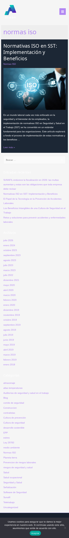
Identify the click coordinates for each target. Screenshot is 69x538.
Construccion (10, 408)
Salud (6, 472)
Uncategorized (10, 507)
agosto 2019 (9, 330)
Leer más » (9, 147)
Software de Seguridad (15, 492)
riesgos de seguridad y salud (18, 467)
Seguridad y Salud (12, 482)
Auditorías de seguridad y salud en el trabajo (26, 393)
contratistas (9, 413)
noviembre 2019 (11, 315)
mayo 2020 (9, 285)
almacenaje (9, 383)
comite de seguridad (13, 403)
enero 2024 (9, 245)
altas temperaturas (12, 388)
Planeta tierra (10, 457)
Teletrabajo (9, 502)
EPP (5, 433)
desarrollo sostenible (13, 428)
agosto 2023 (9, 260)
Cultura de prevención (14, 418)
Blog (5, 398)
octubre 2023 (10, 250)
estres (6, 438)
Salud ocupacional (12, 477)
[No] (65, 527)
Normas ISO (9, 64)
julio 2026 (8, 240)
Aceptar (35, 533)
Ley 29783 (8, 442)
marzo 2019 (9, 355)
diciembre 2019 (11, 310)
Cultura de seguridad (14, 423)
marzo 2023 (9, 270)
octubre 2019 (10, 320)
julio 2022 (8, 275)
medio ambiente (11, 447)
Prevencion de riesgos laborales (19, 462)
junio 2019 (8, 340)
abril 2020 (8, 290)
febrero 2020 (10, 300)
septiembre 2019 (12, 325)
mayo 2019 (9, 345)
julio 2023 (8, 265)
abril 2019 (8, 350)
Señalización (9, 487)
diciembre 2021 (11, 280)
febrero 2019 (10, 360)
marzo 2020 (9, 295)
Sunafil (6, 497)
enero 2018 (9, 364)
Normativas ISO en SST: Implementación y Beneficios (30, 52)
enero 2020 (9, 305)
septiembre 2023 (12, 255)
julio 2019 (8, 335)
